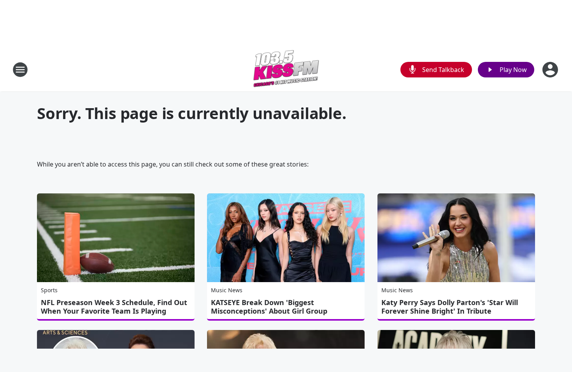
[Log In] (551, 69)
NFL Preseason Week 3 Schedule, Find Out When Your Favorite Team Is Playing (114, 306)
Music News (226, 290)
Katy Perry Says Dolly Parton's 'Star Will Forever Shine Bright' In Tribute (449, 306)
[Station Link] (286, 69)
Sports (49, 290)
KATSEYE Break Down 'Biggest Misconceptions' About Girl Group (269, 306)
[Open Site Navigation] (20, 69)
